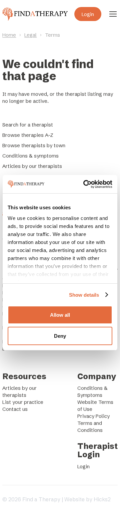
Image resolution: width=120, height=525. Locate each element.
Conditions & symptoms (30, 156)
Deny (60, 336)
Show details (84, 295)
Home (9, 35)
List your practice (22, 402)
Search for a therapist (27, 124)
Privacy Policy (93, 416)
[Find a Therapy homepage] (34, 14)
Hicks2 (102, 499)
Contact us (15, 409)
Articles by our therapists (32, 166)
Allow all (60, 315)
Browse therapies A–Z (27, 135)
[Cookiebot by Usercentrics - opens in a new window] (84, 184)
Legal (30, 35)
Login (88, 14)
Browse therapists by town (33, 145)
